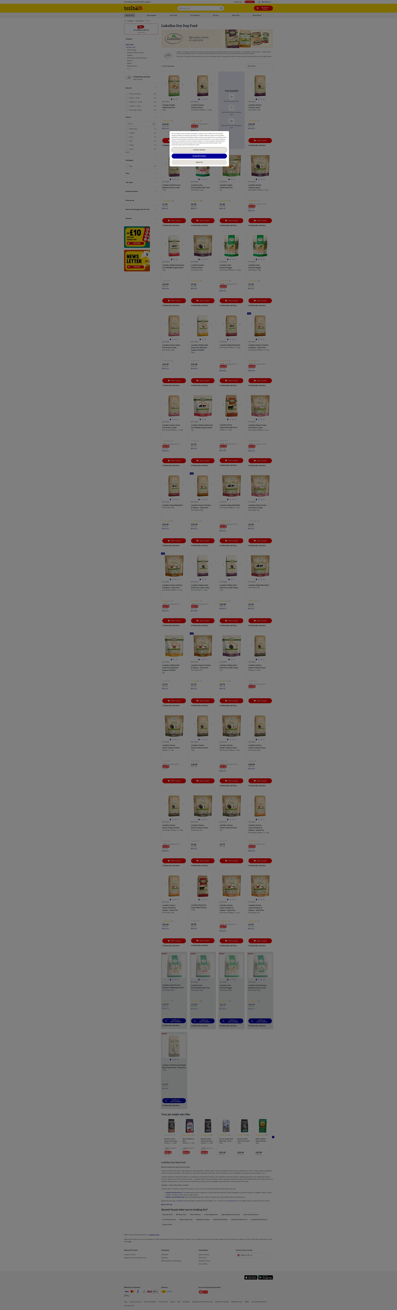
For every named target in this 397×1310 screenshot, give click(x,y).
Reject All (199, 162)
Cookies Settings (199, 150)
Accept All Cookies (199, 156)
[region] (199, 148)
